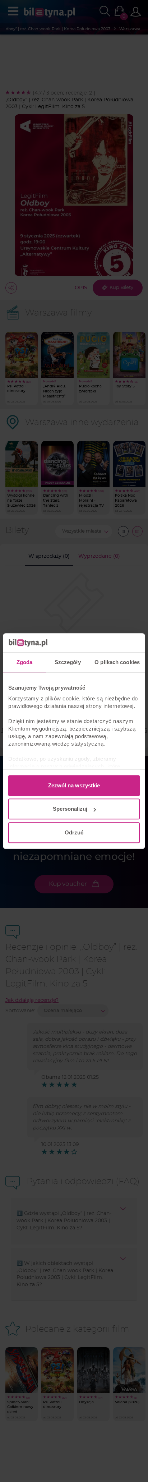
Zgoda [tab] (25, 662)
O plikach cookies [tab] (117, 662)
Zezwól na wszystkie (74, 785)
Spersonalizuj (70, 809)
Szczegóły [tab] (68, 662)
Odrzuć (74, 832)
